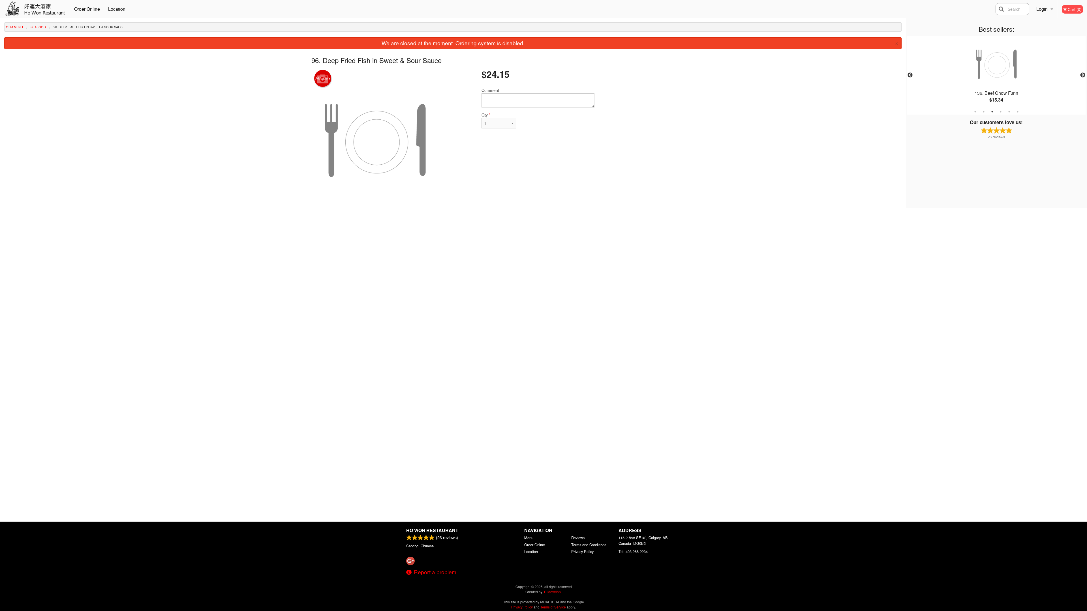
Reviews (578, 537)
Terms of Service (553, 606)
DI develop (552, 591)
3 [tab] (992, 112)
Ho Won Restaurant (432, 530)
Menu (528, 537)
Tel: (633, 551)
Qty (486, 115)
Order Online (87, 9)
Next (1083, 75)
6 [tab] (1017, 112)
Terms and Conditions (588, 544)
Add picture (322, 78)
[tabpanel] (996, 75)
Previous (910, 75)
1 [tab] (975, 112)
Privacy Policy (582, 551)
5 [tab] (1009, 112)
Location (116, 9)
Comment (490, 90)
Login (1042, 9)
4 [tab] (1000, 112)
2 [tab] (984, 112)
